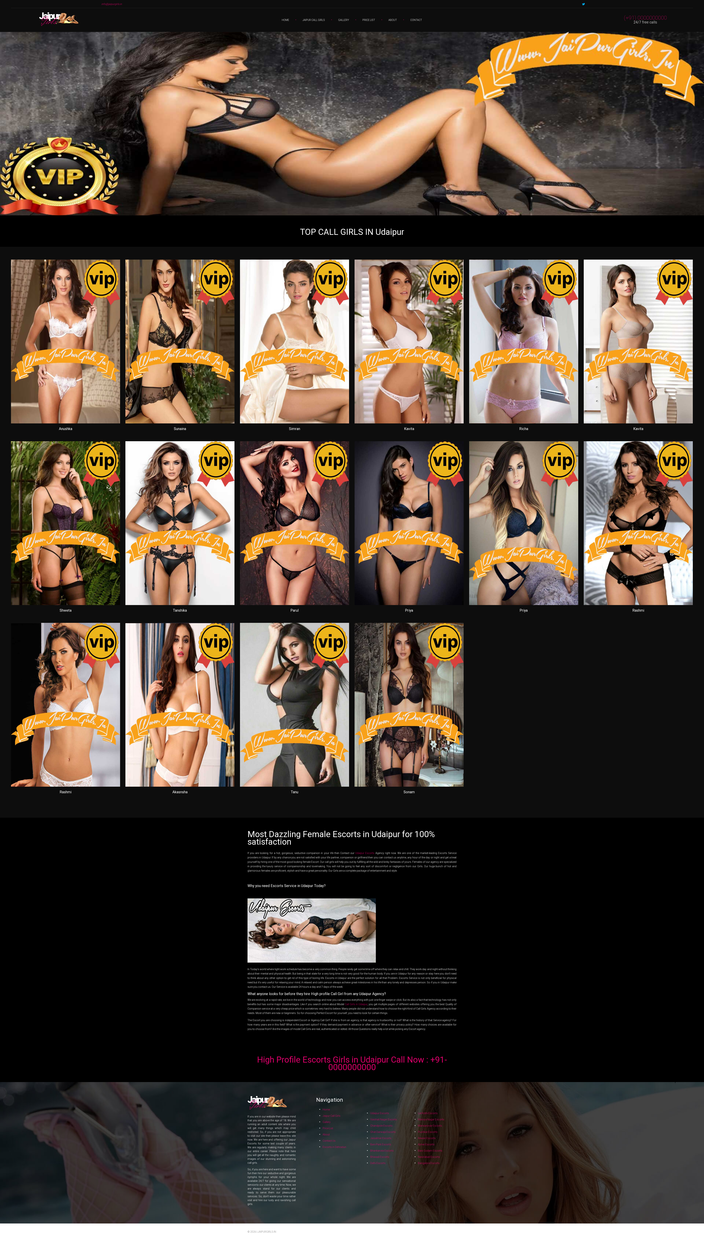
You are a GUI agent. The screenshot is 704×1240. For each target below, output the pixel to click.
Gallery (343, 20)
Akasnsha (180, 792)
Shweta (66, 610)
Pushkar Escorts (427, 1131)
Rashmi (638, 610)
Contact (416, 20)
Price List (368, 20)
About (392, 20)
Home (285, 20)
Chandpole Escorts (381, 1125)
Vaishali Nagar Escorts (383, 1119)
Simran (294, 429)
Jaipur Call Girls (313, 20)
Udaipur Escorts (364, 853)
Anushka (65, 429)
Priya (409, 610)
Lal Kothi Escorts (428, 1113)
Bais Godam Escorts (430, 1150)
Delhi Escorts (378, 1163)
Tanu (294, 792)
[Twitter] (583, 4)
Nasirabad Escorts (429, 1156)
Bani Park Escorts (380, 1144)
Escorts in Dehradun (334, 1147)
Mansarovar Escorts (430, 1125)
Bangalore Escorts (429, 1163)
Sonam (409, 792)
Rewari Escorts (427, 1138)
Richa (523, 429)
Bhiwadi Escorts (379, 1156)
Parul (294, 610)
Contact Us (329, 1140)
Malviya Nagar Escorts (431, 1119)
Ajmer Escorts (426, 1144)
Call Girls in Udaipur (356, 1004)
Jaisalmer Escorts (380, 1138)
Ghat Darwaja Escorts (383, 1131)
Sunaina (180, 429)
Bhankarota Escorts (382, 1150)
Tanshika (180, 610)
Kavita (409, 429)
